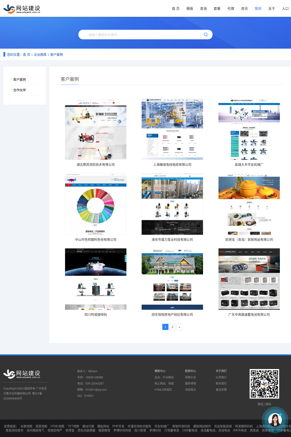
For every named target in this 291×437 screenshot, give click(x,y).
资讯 (244, 8)
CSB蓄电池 (189, 430)
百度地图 (41, 426)
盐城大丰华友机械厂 (249, 164)
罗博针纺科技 (122, 430)
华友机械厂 (161, 426)
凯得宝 (69, 430)
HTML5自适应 (163, 389)
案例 (258, 8)
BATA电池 (240, 430)
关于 (271, 8)
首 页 (176, 8)
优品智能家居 (223, 426)
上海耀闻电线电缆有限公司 (172, 164)
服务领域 (190, 383)
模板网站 (103, 426)
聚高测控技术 (14, 430)
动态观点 (190, 389)
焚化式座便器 (86, 430)
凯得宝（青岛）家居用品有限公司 (249, 239)
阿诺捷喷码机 (244, 426)
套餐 (217, 8)
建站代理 (88, 426)
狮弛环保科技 (181, 426)
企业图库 (40, 54)
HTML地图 (57, 426)
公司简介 (221, 377)
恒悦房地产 (55, 430)
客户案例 (56, 54)
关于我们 (221, 371)
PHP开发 (118, 426)
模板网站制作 (202, 426)
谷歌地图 (26, 426)
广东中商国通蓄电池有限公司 (249, 314)
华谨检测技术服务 (139, 426)
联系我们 (221, 383)
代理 (230, 8)
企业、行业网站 (164, 377)
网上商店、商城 (164, 383)
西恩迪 (254, 430)
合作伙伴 (19, 89)
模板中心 (160, 371)
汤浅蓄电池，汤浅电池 (215, 430)
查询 (203, 8)
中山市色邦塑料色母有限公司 (95, 239)
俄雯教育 (104, 430)
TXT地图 (73, 426)
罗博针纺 (155, 430)
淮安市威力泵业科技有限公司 (172, 239)
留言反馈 (221, 389)
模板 (189, 8)
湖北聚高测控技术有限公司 (96, 164)
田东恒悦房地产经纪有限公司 (172, 314)
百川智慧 (140, 430)
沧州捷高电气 (35, 430)
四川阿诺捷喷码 (96, 314)
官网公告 (190, 377)
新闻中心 (190, 371)
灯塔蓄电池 (171, 430)
